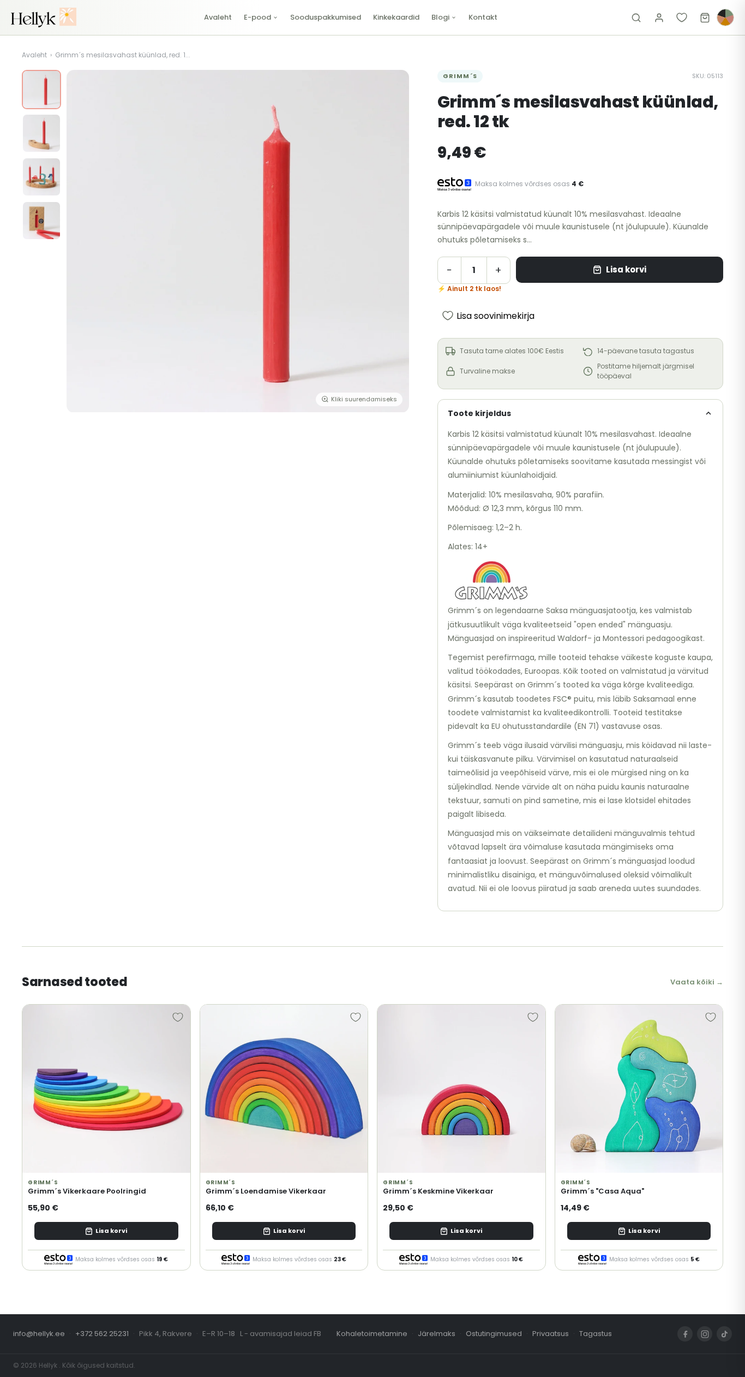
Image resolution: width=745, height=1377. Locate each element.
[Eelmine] (83, 241)
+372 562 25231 (102, 1333)
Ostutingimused (494, 1333)
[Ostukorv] (705, 17)
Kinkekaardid (396, 17)
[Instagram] (704, 1334)
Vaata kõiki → (696, 982)
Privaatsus (550, 1333)
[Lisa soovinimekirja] (178, 1017)
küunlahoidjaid (528, 475)
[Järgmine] (393, 241)
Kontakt (482, 17)
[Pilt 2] (41, 133)
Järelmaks (436, 1333)
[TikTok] (724, 1334)
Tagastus (595, 1333)
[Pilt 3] (41, 177)
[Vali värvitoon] (725, 17)
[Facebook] (685, 1334)
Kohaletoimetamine (372, 1333)
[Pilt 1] (41, 89)
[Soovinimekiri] (682, 17)
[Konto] (659, 17)
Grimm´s (460, 76)
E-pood (257, 17)
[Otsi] (636, 17)
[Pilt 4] (41, 220)
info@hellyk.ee (39, 1333)
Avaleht (218, 17)
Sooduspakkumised (325, 17)
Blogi (440, 17)
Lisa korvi (626, 269)
